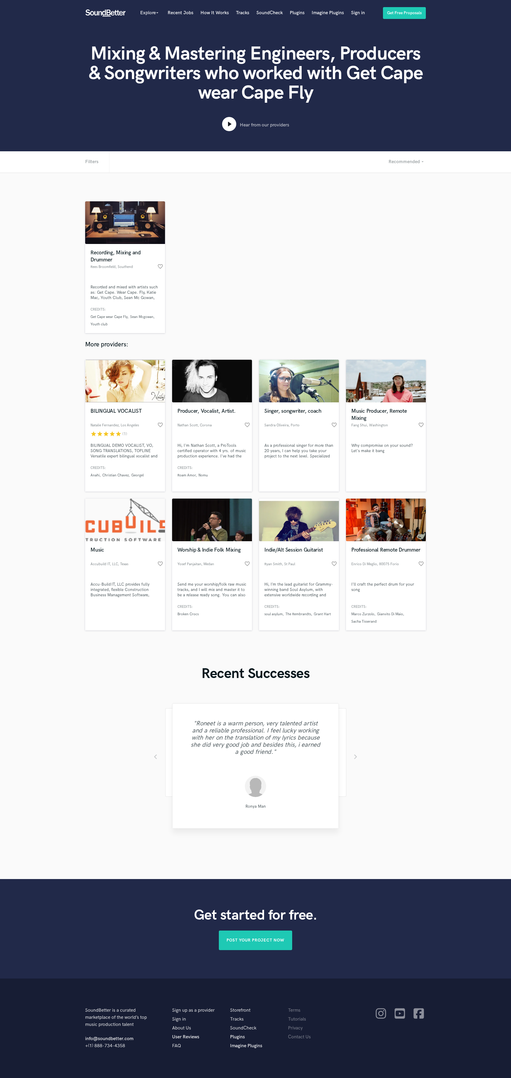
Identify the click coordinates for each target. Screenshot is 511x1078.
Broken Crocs (188, 614)
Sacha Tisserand (364, 621)
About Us (181, 1028)
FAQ (176, 1046)
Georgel (137, 475)
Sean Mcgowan (141, 317)
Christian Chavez (115, 475)
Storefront (240, 1010)
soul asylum (273, 614)
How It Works (214, 13)
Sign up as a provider (193, 1010)
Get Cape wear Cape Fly (108, 317)
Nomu (203, 475)
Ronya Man (255, 806)
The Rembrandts (298, 614)
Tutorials (297, 1019)
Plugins (297, 13)
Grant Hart (322, 614)
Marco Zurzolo (362, 614)
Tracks (242, 13)
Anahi (95, 475)
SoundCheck (269, 13)
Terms (294, 1010)
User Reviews (185, 1037)
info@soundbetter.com (109, 1039)
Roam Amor (186, 475)
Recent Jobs (180, 13)
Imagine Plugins (328, 13)
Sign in (358, 13)
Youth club (99, 324)
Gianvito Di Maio (390, 614)
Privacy (295, 1028)
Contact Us (299, 1037)
